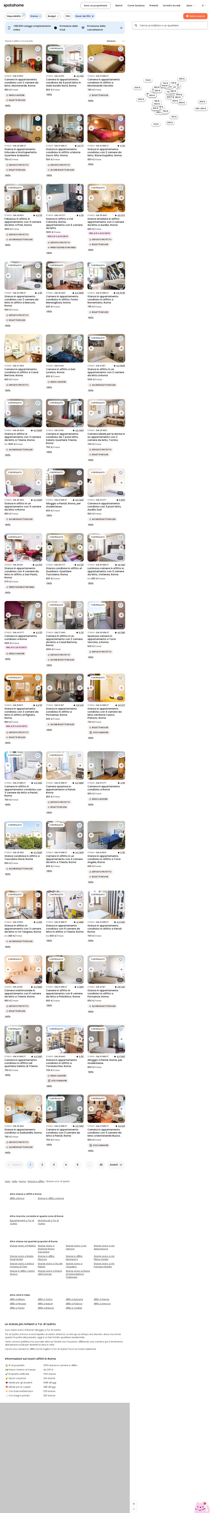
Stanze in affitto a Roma (51, 1198)
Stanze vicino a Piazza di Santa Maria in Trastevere (78, 1274)
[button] (191, 5)
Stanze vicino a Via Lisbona (76, 1247)
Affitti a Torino (45, 1299)
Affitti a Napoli (45, 1303)
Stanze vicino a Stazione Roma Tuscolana (46, 1248)
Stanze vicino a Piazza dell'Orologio (50, 1272)
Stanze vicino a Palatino (23, 1245)
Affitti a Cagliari (74, 1307)
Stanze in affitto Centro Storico (22, 1272)
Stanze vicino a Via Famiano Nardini (104, 1265)
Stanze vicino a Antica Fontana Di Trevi (22, 1265)
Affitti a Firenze (101, 1299)
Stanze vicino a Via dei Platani (50, 1265)
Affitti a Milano (17, 1299)
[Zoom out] (133, 1508)
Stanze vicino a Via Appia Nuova (104, 1247)
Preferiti (153, 5)
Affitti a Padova (74, 1303)
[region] (170, 766)
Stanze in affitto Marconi (46, 1258)
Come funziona (136, 5)
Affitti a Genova (102, 1303)
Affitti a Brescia (46, 1307)
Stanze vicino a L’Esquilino (74, 1265)
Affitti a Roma (17, 1198)
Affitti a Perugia (18, 1303)
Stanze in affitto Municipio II (74, 1258)
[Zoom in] (133, 1503)
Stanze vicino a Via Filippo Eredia (104, 1258)
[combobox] (170, 25)
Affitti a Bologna (74, 1299)
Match (119, 5)
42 (101, 1164)
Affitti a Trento (17, 1307)
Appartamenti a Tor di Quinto (22, 1222)
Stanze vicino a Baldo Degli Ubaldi (22, 1258)
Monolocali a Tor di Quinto (48, 1222)
